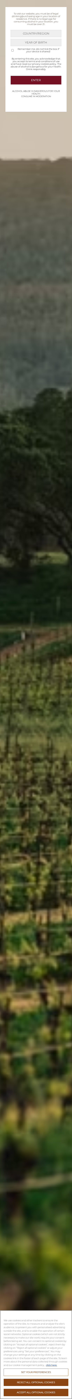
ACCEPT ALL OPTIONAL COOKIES (36, 1392)
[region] (36, 1354)
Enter (36, 80)
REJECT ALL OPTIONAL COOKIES (36, 1382)
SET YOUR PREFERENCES (36, 1372)
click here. (51, 1365)
